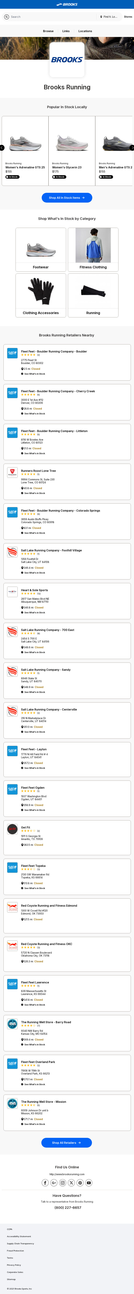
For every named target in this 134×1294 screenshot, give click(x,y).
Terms (10, 1258)
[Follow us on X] (71, 1182)
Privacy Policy (14, 1265)
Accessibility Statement (19, 1237)
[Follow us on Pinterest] (80, 1182)
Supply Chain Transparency (20, 1244)
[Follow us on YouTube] (88, 1182)
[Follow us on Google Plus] (53, 1182)
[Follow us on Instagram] (62, 1182)
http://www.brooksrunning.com (67, 1174)
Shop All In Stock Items (64, 197)
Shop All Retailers (64, 1142)
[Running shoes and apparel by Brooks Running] (67, 4)
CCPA (9, 1229)
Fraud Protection (15, 1251)
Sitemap (11, 1279)
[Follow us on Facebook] (45, 1182)
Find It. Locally (111, 16)
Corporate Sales (15, 1272)
